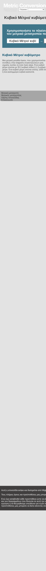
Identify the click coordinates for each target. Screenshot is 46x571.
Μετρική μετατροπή (10, 9)
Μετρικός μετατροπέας (11, 95)
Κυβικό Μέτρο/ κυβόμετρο (21, 55)
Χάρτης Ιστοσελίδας (10, 98)
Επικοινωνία (7, 100)
